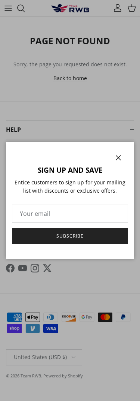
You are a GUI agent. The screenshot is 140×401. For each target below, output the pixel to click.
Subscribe (70, 236)
